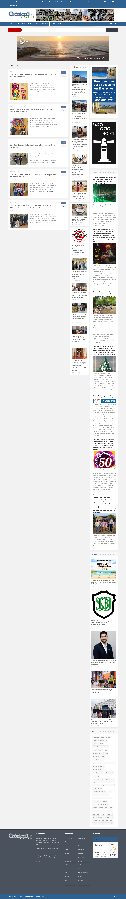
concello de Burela (98, 760)
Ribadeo (72, 2)
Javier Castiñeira (97, 798)
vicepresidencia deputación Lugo (102, 820)
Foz (35, 2)
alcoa (94, 740)
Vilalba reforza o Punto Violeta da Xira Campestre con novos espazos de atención (79, 195)
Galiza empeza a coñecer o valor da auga (47, 848)
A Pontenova (12, 2)
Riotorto (77, 2)
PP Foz (110, 811)
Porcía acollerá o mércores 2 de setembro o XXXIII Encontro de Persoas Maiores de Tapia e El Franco (104, 294)
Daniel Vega (96, 776)
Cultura (53, 23)
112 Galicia (96, 737)
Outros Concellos (13, 5)
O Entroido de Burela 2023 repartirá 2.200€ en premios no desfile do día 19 (33, 175)
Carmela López (103, 750)
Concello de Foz (109, 763)
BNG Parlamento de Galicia (100, 747)
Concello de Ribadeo (98, 766)
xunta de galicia (108, 824)
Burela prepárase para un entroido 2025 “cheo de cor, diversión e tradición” (32, 110)
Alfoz (17, 2)
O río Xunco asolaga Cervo (43, 862)
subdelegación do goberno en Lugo (103, 817)
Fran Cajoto (96, 794)
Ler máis (48, 92)
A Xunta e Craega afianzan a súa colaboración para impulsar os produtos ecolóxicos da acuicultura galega (78, 170)
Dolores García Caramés (99, 791)
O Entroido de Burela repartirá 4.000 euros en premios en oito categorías (33, 75)
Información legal (112, 896)
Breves (37, 23)
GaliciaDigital (40, 897)
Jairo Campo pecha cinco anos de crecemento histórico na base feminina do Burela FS (103, 690)
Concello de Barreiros (99, 756)
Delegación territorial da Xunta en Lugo (102, 780)
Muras (51, 2)
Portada (12, 23)
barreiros (95, 743)
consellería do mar (98, 772)
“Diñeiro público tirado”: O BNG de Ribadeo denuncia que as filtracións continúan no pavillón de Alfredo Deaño (79, 144)
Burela (27, 2)
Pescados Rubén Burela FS (100, 807)
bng (101, 743)
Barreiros (22, 2)
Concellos (81, 849)
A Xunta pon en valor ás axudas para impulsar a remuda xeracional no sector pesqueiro (79, 219)
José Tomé (96, 804)
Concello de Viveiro (98, 769)
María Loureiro (105, 804)
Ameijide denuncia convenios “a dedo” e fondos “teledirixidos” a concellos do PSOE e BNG (79, 339)
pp (111, 807)
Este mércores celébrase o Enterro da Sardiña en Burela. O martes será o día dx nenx (30, 206)
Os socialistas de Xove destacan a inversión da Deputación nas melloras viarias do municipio (79, 294)
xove (100, 824)
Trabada (83, 2)
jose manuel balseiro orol (100, 801)
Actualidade (21, 23)
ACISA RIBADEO (106, 737)
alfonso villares (102, 740)
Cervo (31, 2)
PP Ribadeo (96, 814)
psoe (103, 814)
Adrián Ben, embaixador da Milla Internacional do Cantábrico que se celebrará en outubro (102, 721)
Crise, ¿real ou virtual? (42, 852)
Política (30, 23)
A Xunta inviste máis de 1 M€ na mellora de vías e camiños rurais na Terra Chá (79, 317)
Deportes (45, 23)
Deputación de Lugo (108, 785)
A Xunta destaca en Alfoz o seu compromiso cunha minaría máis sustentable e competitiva (79, 274)
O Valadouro (57, 2)
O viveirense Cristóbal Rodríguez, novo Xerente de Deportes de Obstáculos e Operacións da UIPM (103, 662)
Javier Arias (105, 794)
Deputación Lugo (97, 788)
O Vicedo (63, 2)
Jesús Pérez (107, 798)
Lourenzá (38, 2)
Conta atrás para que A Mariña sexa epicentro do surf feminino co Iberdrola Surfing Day (103, 582)
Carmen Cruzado (97, 753)
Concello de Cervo (98, 763)
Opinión (67, 869)
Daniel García (109, 772)
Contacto (61, 23)
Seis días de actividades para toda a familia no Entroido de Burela (33, 146)
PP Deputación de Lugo (99, 811)
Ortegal (80, 869)
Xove (92, 2)
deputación (96, 785)
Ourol (67, 2)
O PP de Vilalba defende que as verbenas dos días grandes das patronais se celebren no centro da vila (79, 116)
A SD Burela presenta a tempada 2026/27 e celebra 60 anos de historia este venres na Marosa (103, 622)
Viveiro (88, 2)
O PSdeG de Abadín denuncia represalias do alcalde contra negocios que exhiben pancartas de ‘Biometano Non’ (79, 248)
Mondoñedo (45, 2)
